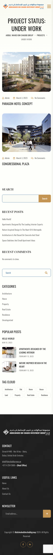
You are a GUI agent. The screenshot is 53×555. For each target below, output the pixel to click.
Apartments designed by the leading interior (32, 350)
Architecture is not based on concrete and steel (20, 235)
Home (31, 389)
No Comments (40, 97)
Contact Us (6, 493)
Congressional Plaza (15, 163)
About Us (5, 488)
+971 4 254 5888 (8, 465)
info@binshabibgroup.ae (11, 461)
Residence (6, 314)
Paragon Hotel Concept (17, 103)
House (4, 298)
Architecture (7, 293)
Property (5, 304)
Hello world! (6, 219)
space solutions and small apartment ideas (18, 240)
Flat (21, 389)
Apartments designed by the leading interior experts (22, 224)
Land (6, 395)
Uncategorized (7, 320)
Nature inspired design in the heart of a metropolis (22, 229)
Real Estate (6, 309)
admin (7, 97)
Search (7, 189)
